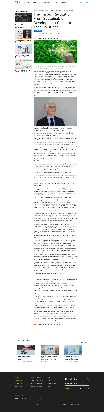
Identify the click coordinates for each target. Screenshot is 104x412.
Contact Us (50, 405)
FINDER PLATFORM (84, 2)
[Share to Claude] (51, 38)
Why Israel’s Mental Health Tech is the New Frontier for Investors (23, 71)
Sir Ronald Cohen (62, 89)
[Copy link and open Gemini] (57, 38)
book (63, 188)
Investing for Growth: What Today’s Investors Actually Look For (23, 57)
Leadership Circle (35, 389)
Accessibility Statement (40, 405)
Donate (49, 386)
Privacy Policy (16, 405)
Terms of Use (32, 405)
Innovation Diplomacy (36, 383)
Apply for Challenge (20, 24)
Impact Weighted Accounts (58, 189)
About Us (50, 380)
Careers (49, 389)
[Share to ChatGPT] (60, 38)
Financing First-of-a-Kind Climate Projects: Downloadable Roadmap (72, 358)
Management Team (52, 383)
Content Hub (63, 2)
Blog (35, 10)
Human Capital (18, 386)
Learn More (44, 361)
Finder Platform (72, 379)
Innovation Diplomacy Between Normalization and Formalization (23, 42)
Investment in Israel (36, 386)
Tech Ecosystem (18, 383)
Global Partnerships (47, 2)
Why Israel (26, 2)
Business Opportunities (37, 380)
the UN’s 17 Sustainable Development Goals (65, 81)
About (56, 2)
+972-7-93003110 (19, 398)
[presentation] (82, 342)
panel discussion (40, 87)
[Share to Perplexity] (54, 38)
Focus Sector (18, 389)
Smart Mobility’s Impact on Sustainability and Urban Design (25, 358)
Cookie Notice (24, 405)
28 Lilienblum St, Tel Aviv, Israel (34, 398)
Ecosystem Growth (36, 2)
